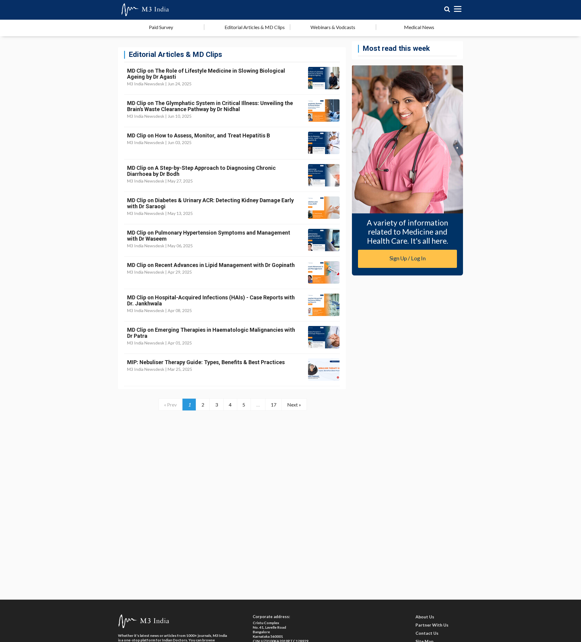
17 (273, 404)
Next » (294, 404)
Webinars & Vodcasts (332, 27)
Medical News (419, 27)
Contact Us (426, 633)
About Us (424, 616)
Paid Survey (161, 27)
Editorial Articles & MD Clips (255, 27)
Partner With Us (431, 624)
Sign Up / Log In (407, 258)
